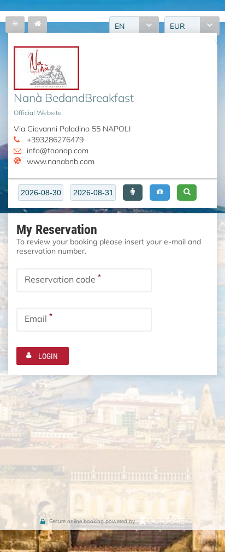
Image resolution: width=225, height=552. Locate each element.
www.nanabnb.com (60, 161)
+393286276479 (55, 139)
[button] (133, 192)
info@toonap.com (57, 150)
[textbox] (40, 192)
